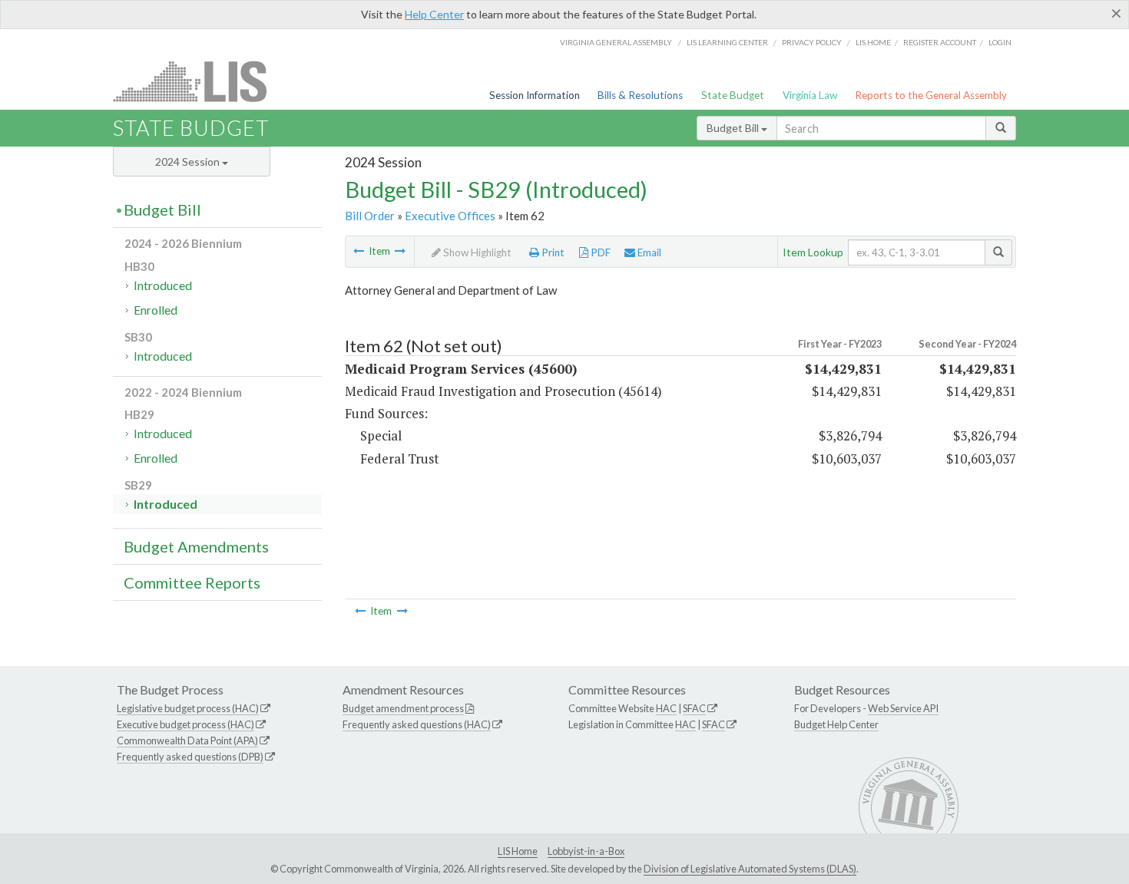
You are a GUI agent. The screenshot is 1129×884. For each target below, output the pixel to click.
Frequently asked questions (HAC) (417, 724)
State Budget (732, 95)
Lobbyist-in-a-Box (586, 851)
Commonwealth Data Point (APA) (187, 740)
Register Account (939, 42)
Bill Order (370, 216)
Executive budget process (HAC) (185, 724)
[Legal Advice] (358, 251)
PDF (599, 252)
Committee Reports (192, 582)
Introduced (163, 285)
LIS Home (518, 851)
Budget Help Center (836, 724)
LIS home (873, 42)
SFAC (694, 708)
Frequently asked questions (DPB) (190, 756)
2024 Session (188, 161)
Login (999, 42)
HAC (666, 708)
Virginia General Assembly (616, 42)
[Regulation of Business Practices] (400, 251)
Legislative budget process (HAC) (188, 708)
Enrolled (155, 309)
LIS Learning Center (727, 42)
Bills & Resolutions (640, 95)
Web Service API (903, 708)
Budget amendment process (403, 708)
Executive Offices (450, 216)
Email (648, 252)
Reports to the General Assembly (931, 95)
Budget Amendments (196, 546)
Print (551, 252)
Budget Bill (734, 127)
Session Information (534, 95)
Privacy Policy (812, 42)
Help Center (434, 14)
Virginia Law (810, 95)
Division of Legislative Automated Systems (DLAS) (750, 869)
